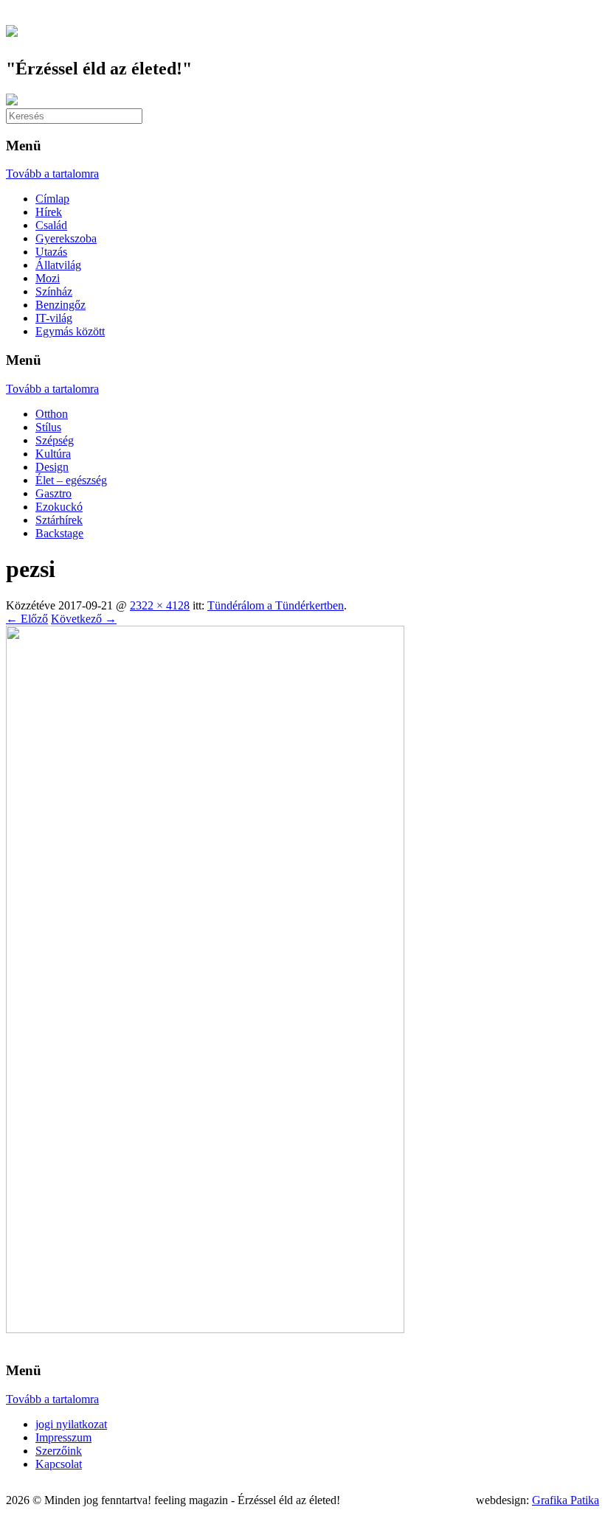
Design (52, 467)
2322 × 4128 (160, 605)
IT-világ (53, 318)
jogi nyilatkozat (71, 1424)
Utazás (51, 251)
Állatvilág (58, 265)
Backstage (59, 533)
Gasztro (53, 493)
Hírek (48, 212)
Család (51, 225)
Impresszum (63, 1437)
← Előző (27, 618)
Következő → (84, 618)
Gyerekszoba (66, 238)
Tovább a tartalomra (52, 173)
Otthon (51, 414)
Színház (53, 291)
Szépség (54, 440)
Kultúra (53, 453)
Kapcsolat (58, 1464)
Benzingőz (60, 304)
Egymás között (70, 331)
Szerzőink (58, 1450)
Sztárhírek (59, 520)
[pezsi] (205, 1329)
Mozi (47, 278)
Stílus (48, 427)
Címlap (52, 198)
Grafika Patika (565, 1500)
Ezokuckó (59, 506)
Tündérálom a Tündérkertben (275, 605)
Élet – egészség (71, 480)
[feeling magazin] (12, 28)
